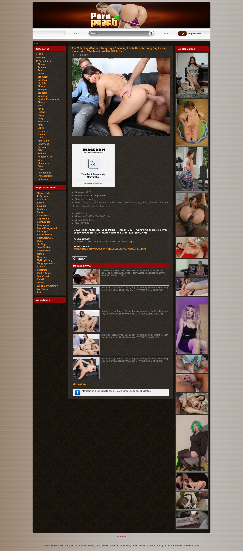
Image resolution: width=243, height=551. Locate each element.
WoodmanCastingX (47, 285)
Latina (40, 128)
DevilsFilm (43, 225)
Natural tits (42, 140)
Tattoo (40, 166)
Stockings (42, 163)
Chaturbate (43, 215)
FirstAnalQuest (45, 238)
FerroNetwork (44, 234)
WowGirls (42, 289)
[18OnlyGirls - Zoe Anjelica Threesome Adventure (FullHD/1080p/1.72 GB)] (192, 490)
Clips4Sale (43, 218)
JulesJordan (44, 247)
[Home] (121, 27)
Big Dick (41, 80)
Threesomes (43, 172)
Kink (39, 124)
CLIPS (39, 54)
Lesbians (41, 131)
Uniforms (42, 179)
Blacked (41, 206)
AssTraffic (42, 199)
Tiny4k (40, 279)
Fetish (40, 105)
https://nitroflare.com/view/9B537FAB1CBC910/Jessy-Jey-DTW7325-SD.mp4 (111, 249)
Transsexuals (44, 176)
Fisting (40, 112)
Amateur (41, 67)
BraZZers (42, 209)
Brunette (41, 92)
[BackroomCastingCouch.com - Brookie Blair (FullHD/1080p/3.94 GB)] (192, 276)
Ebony (40, 102)
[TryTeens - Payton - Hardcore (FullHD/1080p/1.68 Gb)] (192, 145)
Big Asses (42, 76)
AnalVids (88, 195)
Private (41, 266)
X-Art (40, 292)
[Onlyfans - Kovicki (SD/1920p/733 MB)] (192, 471)
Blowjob (41, 89)
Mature (40, 134)
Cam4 (40, 212)
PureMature (43, 269)
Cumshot (41, 96)
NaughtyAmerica (46, 263)
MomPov (42, 257)
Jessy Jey (90, 199)
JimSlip (41, 244)
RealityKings (44, 273)
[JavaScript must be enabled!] (80, 259)
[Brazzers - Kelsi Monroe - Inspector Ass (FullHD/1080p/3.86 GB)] (192, 191)
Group (40, 115)
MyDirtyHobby (44, 260)
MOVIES (40, 57)
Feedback (121, 536)
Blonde (40, 86)
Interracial (42, 121)
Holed (40, 241)
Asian (40, 73)
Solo (39, 160)
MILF (39, 137)
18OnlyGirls (43, 193)
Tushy (40, 282)
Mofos (40, 254)
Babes (40, 202)
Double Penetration (47, 99)
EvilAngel (42, 231)
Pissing (41, 147)
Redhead (41, 153)
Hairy (39, 118)
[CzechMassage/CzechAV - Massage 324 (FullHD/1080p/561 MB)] (192, 528)
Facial (40, 108)
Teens (40, 169)
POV (39, 150)
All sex (40, 64)
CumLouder (43, 222)
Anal (39, 70)
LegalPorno (43, 250)
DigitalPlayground (47, 228)
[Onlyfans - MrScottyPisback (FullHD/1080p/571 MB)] (192, 391)
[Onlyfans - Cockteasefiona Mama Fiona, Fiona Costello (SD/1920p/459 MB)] (192, 353)
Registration (194, 33)
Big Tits (41, 83)
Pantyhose (42, 144)
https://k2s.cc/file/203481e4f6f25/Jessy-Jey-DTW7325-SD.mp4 (104, 241)
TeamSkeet (43, 276)
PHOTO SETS (43, 60)
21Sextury (42, 196)
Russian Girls (44, 156)
